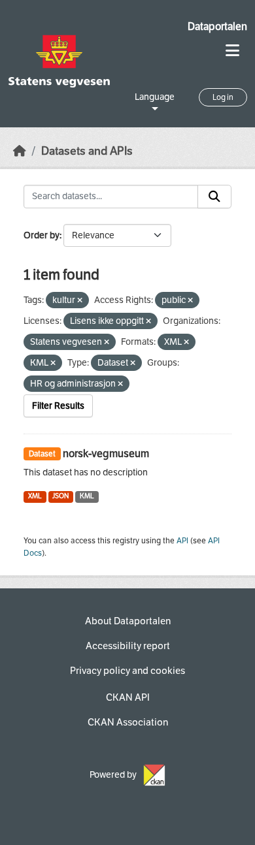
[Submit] (214, 196)
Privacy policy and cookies (127, 671)
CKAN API (128, 697)
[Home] (19, 151)
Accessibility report (128, 646)
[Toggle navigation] (232, 50)
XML (35, 496)
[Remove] (79, 300)
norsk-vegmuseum (106, 453)
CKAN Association (128, 722)
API (182, 540)
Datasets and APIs (87, 151)
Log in (222, 97)
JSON (60, 496)
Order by (42, 235)
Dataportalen (217, 26)
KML (87, 496)
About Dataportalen (128, 621)
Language (155, 97)
